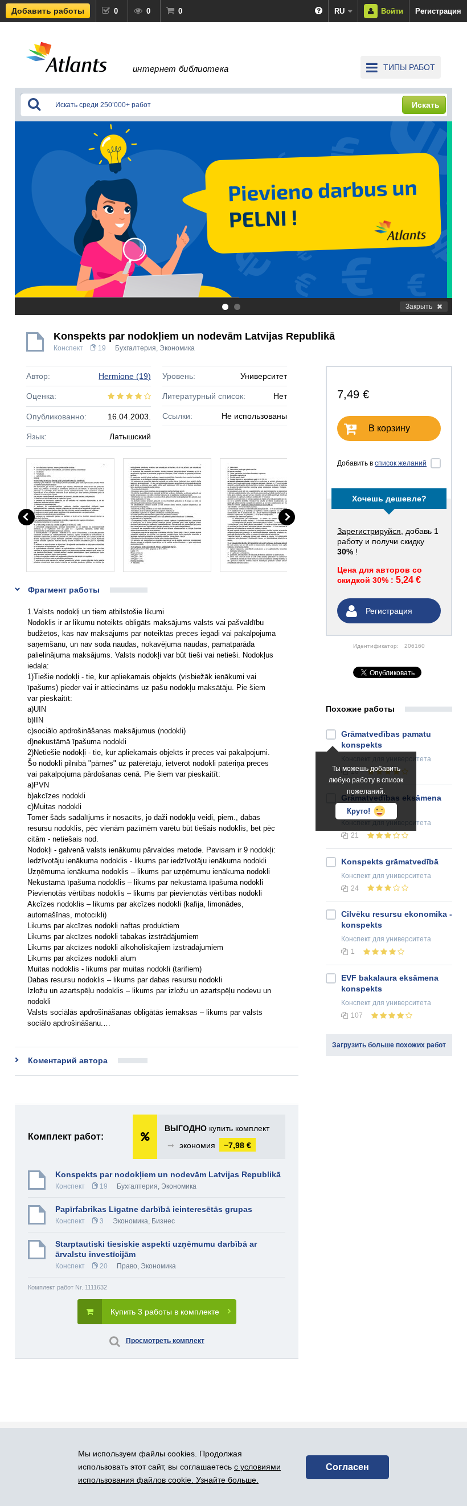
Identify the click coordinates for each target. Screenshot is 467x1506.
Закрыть (418, 307)
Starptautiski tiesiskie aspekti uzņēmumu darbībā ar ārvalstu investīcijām (156, 1249)
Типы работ (409, 67)
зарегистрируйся (369, 531)
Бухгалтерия (135, 348)
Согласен (347, 1467)
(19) (125, 376)
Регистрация (438, 11)
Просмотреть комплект (165, 1341)
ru (339, 11)
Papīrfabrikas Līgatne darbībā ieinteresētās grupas (153, 1209)
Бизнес (163, 1221)
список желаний (401, 463)
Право (127, 1266)
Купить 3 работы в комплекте (164, 1311)
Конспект (68, 348)
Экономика (177, 348)
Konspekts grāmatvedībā (390, 861)
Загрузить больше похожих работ (389, 1045)
